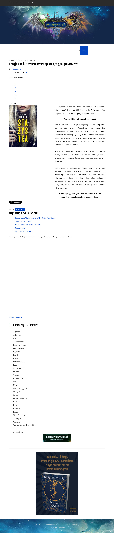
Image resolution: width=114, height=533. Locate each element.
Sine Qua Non (19, 415)
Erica (15, 358)
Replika (16, 408)
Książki (19, 210)
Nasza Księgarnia (20, 388)
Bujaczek (17, 69)
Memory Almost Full (24, 231)
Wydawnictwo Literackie (24, 425)
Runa (15, 412)
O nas (11, 3)
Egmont (16, 352)
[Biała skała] (57, 483)
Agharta (16, 332)
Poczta (37, 524)
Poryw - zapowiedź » (62, 237)
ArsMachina (18, 342)
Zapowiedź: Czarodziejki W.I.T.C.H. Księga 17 (35, 218)
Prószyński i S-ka (20, 398)
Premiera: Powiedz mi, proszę (27, 224)
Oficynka (17, 392)
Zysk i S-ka (18, 432)
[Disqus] (57, 276)
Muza (15, 385)
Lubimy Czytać (20, 378)
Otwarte (16, 395)
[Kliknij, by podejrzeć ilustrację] (23, 126)
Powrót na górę (15, 317)
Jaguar (16, 375)
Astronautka (20, 228)
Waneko (16, 422)
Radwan (16, 402)
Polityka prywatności (71, 524)
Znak (15, 428)
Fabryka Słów (19, 362)
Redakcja (19, 3)
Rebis (15, 405)
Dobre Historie (19, 348)
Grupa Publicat (19, 368)
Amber (16, 338)
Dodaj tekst (30, 3)
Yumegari (17, 418)
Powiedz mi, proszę (23, 221)
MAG (15, 382)
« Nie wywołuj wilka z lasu (41, 237)
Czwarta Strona (19, 345)
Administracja (51, 524)
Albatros (17, 335)
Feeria (15, 365)
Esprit (15, 355)
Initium (16, 372)
